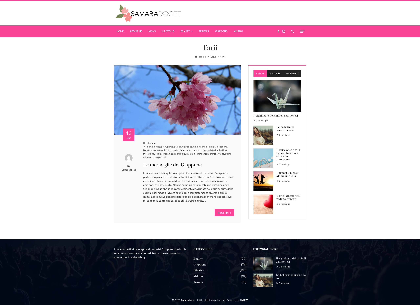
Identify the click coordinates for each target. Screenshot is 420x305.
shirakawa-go (217, 153)
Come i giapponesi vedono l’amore (288, 197)
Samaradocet (129, 169)
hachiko (203, 146)
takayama (148, 157)
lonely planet (178, 150)
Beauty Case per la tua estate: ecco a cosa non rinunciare (288, 154)
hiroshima (222, 146)
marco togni (200, 150)
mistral (212, 150)
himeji (212, 146)
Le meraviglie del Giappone (172, 165)
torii (164, 157)
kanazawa (158, 150)
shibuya (181, 153)
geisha (177, 146)
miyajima (222, 150)
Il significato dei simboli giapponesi (275, 115)
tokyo (158, 157)
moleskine (148, 153)
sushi (228, 153)
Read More (224, 212)
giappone (187, 146)
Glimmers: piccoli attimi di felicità (287, 174)
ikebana (147, 150)
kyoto (167, 150)
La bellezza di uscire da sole (285, 128)
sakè (173, 153)
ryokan (166, 153)
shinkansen (203, 153)
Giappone (152, 143)
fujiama (169, 146)
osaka (158, 153)
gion (195, 146)
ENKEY (244, 300)
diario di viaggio (155, 146)
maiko (190, 150)
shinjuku (191, 153)
